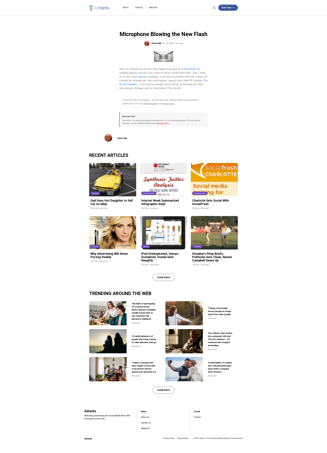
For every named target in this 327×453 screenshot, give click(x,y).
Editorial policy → (163, 123)
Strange (95, 193)
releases (142, 76)
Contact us (146, 423)
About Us (145, 417)
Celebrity (197, 246)
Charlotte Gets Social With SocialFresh (210, 202)
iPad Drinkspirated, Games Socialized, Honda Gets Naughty (159, 257)
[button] (164, 277)
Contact (139, 8)
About (126, 8)
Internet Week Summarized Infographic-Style (160, 202)
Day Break (190, 68)
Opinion (95, 246)
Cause (145, 246)
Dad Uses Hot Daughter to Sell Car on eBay (111, 202)
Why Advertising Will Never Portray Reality (109, 255)
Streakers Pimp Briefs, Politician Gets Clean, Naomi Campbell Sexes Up (212, 257)
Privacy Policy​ (182, 438)
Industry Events (149, 193)
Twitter (197, 417)
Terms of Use (168, 438)
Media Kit (153, 8)
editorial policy (150, 103)
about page (168, 103)
